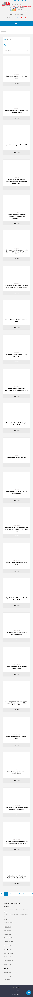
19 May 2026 (16, 74)
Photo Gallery (7, 976)
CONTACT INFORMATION (12, 903)
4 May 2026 (16, 455)
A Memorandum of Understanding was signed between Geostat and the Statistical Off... (17, 703)
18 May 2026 (16, 143)
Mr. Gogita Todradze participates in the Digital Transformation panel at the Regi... (16, 842)
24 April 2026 (16, 734)
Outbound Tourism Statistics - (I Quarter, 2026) (16, 321)
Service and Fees (8, 957)
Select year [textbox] (8, 39)
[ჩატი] (28, 992)
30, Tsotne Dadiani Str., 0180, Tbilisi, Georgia (16, 909)
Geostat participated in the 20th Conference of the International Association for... (16, 216)
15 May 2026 (16, 212)
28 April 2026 (16, 630)
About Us (12, 14)
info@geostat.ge (8, 922)
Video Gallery (7, 979)
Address (6, 906)
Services (7, 950)
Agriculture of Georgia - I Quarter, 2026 (16, 145)
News (6, 28)
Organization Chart (8, 937)
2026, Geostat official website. (16, 991)
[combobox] (17, 39)
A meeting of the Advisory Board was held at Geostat (16, 492)
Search (11, 18)
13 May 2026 (16, 283)
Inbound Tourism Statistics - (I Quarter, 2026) (17, 563)
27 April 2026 (16, 699)
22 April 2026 (16, 805)
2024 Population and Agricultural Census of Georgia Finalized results (16, 808)
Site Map (17, 14)
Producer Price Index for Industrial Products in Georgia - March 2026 (16, 877)
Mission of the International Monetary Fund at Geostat (16, 667)
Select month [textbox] (9, 45)
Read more (17, 83)
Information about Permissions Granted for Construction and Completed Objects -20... (16, 529)
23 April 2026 (16, 769)
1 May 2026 (16, 489)
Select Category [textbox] (8, 50)
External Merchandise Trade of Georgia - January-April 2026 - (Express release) (16, 286)
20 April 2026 (16, 874)
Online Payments (8, 953)
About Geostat (7, 930)
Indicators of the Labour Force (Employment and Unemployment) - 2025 (16, 389)
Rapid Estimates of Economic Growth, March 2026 (16, 599)
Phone (6, 912)
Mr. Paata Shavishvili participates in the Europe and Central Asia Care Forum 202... (17, 252)
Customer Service (8, 960)
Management (7, 934)
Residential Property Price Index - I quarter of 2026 (16, 773)
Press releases (8, 972)
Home (2, 28)
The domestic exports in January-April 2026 (16, 77)
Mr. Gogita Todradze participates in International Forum (16, 633)
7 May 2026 (16, 421)
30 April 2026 (16, 525)
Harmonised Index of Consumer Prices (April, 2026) (17, 355)
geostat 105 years (8, 945)
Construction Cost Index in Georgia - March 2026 (16, 424)
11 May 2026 (16, 318)
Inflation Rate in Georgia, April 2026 (16, 457)
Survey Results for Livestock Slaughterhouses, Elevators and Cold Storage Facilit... (16, 181)
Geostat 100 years (8, 941)
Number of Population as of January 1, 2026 (16, 737)
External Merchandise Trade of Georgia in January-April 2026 (16, 111)
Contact (21, 14)
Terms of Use (7, 964)
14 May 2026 (16, 248)
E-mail (6, 919)
